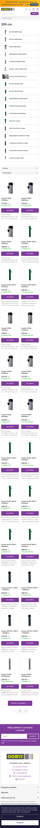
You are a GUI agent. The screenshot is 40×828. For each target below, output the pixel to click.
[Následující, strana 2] (20, 711)
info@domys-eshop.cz (21, 770)
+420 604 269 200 (21, 773)
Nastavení (20, 816)
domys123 (21, 779)
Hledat (34, 13)
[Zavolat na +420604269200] (26, 9)
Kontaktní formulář (21, 767)
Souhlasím (20, 823)
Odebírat (32, 736)
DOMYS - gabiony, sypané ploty (21, 776)
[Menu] (37, 9)
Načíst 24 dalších (18, 703)
